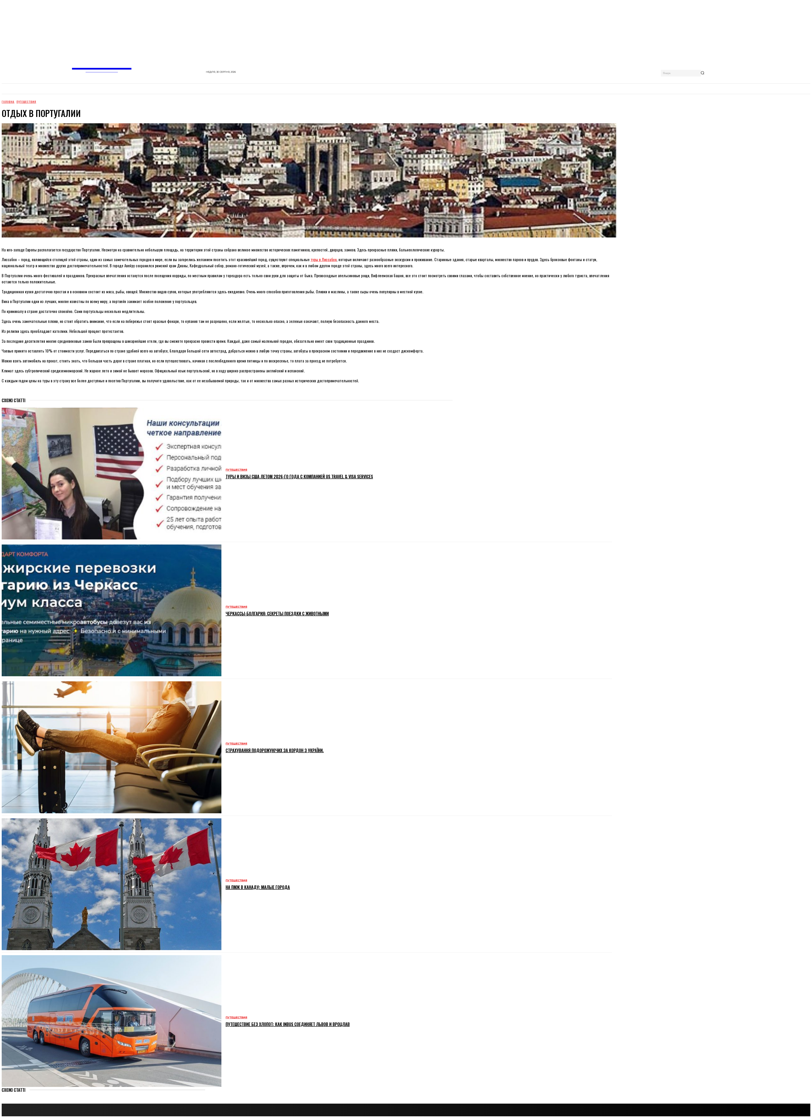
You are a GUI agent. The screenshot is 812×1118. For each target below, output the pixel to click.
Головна (8, 101)
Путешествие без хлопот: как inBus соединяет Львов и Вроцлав (288, 1024)
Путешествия (26, 101)
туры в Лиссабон (324, 259)
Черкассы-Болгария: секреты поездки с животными (277, 613)
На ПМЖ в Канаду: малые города (258, 887)
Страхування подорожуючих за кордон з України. (275, 750)
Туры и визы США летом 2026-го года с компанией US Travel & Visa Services (299, 476)
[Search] (702, 73)
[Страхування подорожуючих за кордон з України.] (111, 747)
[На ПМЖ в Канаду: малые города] (111, 884)
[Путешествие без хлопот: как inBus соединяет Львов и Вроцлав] (111, 1021)
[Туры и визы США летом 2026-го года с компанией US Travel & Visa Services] (111, 473)
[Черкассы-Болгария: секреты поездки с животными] (111, 610)
